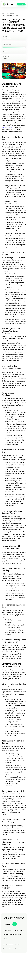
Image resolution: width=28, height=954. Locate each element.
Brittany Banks (7, 38)
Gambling (12, 13)
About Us (5, 948)
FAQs (22, 930)
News (7, 13)
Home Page (7, 930)
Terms (16, 948)
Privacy (11, 948)
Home (3, 13)
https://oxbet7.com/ (8, 127)
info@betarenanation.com (12, 934)
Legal (21, 948)
